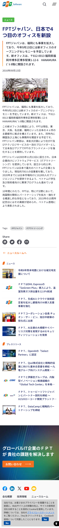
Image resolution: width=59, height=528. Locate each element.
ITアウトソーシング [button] (34, 228)
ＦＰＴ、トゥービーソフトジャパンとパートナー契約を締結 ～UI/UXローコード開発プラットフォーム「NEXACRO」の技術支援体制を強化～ (37, 395)
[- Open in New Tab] (4, 488)
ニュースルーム (39, 496)
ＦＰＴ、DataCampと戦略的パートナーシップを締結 (36, 408)
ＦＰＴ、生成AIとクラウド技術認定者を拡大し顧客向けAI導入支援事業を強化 (36, 302)
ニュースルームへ (16, 253)
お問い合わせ (13, 464)
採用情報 (22, 496)
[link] (12, 6)
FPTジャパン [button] (17, 228)
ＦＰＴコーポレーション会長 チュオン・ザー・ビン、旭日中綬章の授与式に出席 (36, 317)
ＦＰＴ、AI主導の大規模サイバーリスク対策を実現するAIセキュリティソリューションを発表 (36, 331)
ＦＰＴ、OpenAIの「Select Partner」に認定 (33, 352)
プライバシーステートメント (40, 512)
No (7, 523)
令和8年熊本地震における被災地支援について (37, 272)
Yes (45, 519)
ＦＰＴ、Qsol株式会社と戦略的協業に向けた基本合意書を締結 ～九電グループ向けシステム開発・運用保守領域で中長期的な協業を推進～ (36, 366)
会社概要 (7, 496)
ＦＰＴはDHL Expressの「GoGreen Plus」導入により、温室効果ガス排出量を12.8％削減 (37, 287)
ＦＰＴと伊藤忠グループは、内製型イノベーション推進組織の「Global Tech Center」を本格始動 (36, 380)
